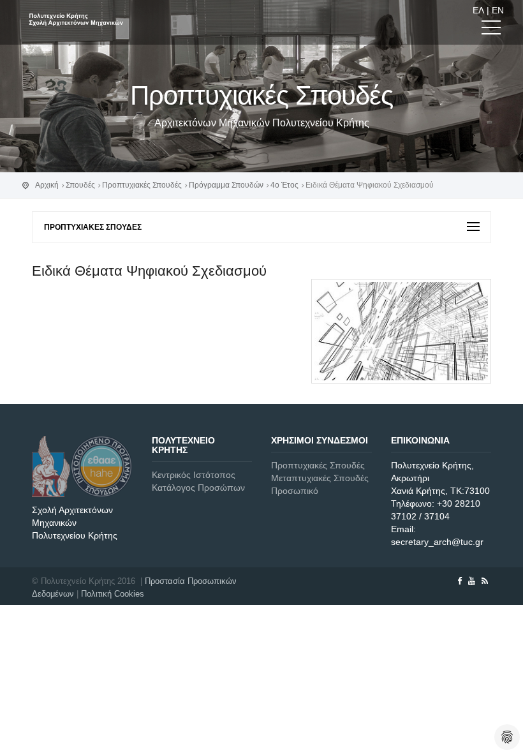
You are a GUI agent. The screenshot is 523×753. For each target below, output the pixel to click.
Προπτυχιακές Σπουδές (142, 185)
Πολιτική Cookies (112, 594)
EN (498, 10)
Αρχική (47, 185)
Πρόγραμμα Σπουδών (226, 185)
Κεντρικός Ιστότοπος (193, 475)
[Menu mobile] (491, 30)
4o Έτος (284, 185)
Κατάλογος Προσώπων (198, 487)
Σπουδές (80, 185)
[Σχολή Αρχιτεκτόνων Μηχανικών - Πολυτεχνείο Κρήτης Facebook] (459, 581)
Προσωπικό (294, 491)
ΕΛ (478, 10)
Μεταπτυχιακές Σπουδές (320, 478)
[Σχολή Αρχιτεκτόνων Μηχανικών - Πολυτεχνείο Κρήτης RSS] (485, 581)
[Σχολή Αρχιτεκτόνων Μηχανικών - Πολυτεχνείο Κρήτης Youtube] (471, 581)
